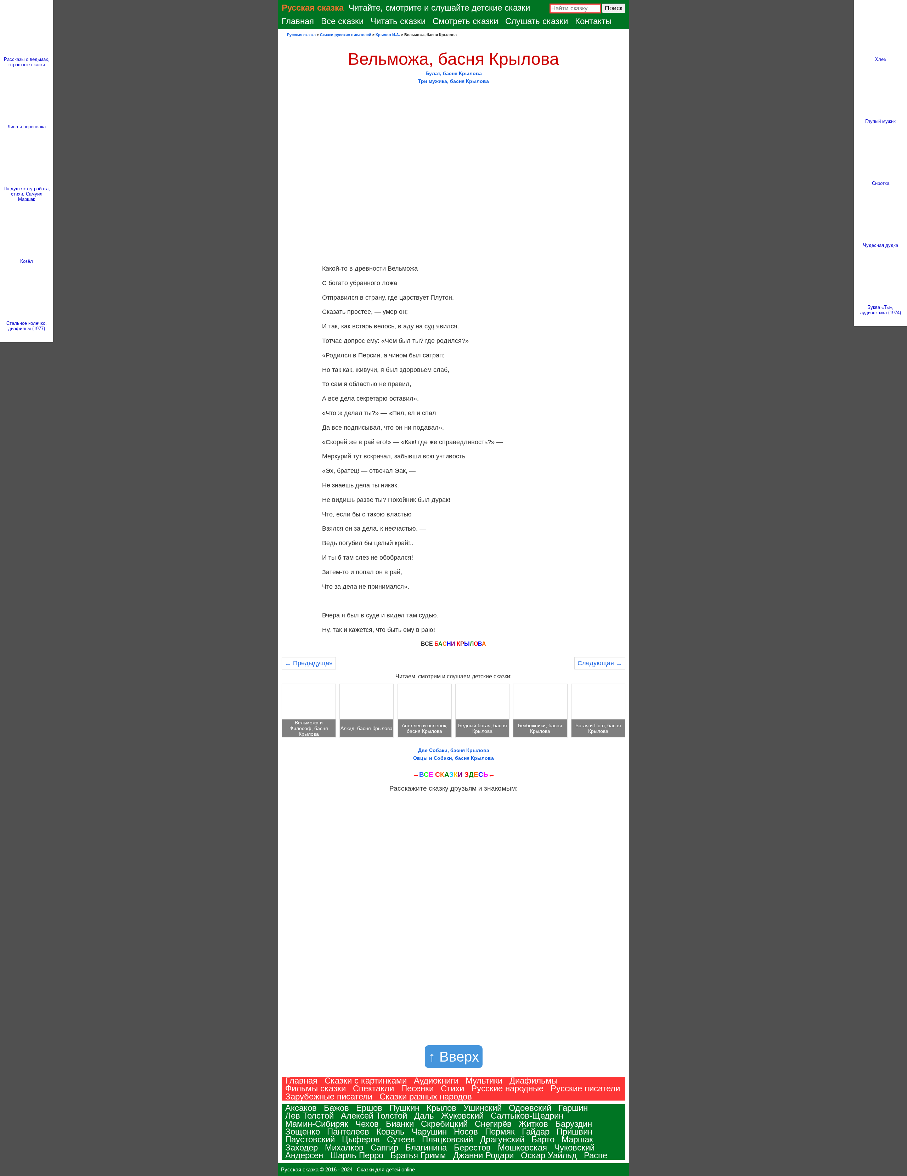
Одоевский (530, 1108)
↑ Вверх (453, 1056)
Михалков (344, 1147)
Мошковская (522, 1147)
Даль (424, 1115)
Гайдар (536, 1131)
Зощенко (302, 1131)
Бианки (400, 1124)
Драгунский (502, 1139)
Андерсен (304, 1155)
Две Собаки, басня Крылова (453, 750)
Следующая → (600, 663)
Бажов (336, 1108)
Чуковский (574, 1147)
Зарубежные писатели (328, 1096)
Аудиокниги (436, 1080)
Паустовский (310, 1139)
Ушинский (482, 1108)
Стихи (452, 1088)
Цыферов (361, 1139)
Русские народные (507, 1088)
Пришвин (574, 1131)
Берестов (472, 1147)
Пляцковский (447, 1139)
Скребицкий (444, 1124)
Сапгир (384, 1147)
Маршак (577, 1139)
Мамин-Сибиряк (316, 1124)
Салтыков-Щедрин (527, 1115)
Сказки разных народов (425, 1096)
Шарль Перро (356, 1155)
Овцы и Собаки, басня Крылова (453, 758)
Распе (595, 1155)
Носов (466, 1131)
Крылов (441, 1108)
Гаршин (573, 1108)
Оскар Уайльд (549, 1155)
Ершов (369, 1108)
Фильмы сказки (315, 1088)
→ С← (453, 774)
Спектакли (373, 1088)
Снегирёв (493, 1124)
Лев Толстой (309, 1115)
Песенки (417, 1088)
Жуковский (462, 1115)
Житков (533, 1124)
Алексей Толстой (374, 1115)
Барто (542, 1139)
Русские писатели (585, 1088)
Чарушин (429, 1131)
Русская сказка (313, 7)
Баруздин (573, 1124)
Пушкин (404, 1108)
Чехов (367, 1124)
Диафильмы (533, 1080)
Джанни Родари (483, 1155)
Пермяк (500, 1131)
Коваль (390, 1131)
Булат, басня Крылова (454, 73)
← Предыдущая (309, 663)
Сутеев (401, 1139)
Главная (298, 21)
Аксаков (301, 1108)
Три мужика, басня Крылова (453, 81)
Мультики (484, 1080)
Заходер (301, 1147)
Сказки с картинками (366, 1080)
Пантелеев (348, 1131)
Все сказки (342, 21)
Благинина (426, 1147)
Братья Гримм (418, 1155)
